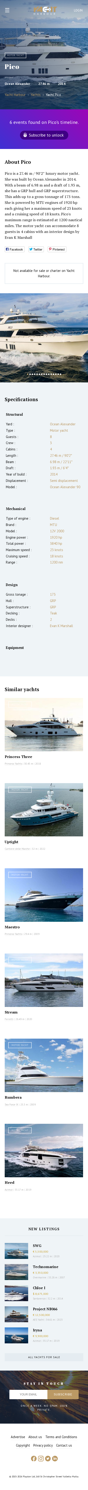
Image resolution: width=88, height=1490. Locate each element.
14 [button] (58, 374)
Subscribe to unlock (46, 135)
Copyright (23, 1445)
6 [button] (39, 374)
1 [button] (27, 374)
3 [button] (32, 374)
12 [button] (53, 374)
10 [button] (49, 374)
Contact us (64, 1445)
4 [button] (34, 374)
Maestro (12, 927)
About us (35, 1437)
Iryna (37, 1330)
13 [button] (56, 374)
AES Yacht (38, 1319)
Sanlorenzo (39, 1298)
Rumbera (13, 1097)
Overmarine (40, 1277)
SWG (37, 1245)
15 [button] (60, 374)
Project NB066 (45, 1309)
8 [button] (44, 374)
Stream (11, 1012)
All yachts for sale (44, 1357)
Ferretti (9, 1019)
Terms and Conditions (61, 1437)
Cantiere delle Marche (17, 848)
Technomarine (45, 1266)
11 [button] (51, 374)
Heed (9, 1182)
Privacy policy (43, 1445)
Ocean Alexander (17, 84)
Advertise (18, 1437)
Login (78, 10)
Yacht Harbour (45, 11)
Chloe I (39, 1287)
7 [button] (41, 374)
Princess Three (18, 756)
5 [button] (37, 374)
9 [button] (46, 374)
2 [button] (30, 374)
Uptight (11, 841)
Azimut (9, 1189)
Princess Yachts (13, 763)
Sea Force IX (11, 1104)
